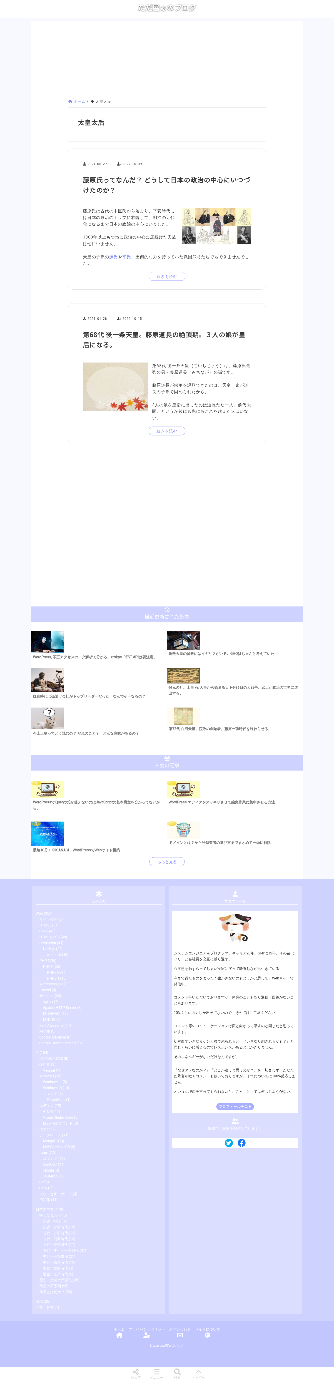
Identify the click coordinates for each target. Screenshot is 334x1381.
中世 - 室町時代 (55, 1268)
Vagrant (49, 1070)
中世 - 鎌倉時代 (55, 1262)
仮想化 (44, 1064)
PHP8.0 (53, 972)
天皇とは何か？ (52, 1292)
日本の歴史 (45, 1209)
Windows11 (52, 1082)
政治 (39, 1301)
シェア (136, 1378)
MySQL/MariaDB (56, 1147)
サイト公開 (48, 919)
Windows (46, 1076)
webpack (54, 955)
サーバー (46, 996)
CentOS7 (50, 1164)
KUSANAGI (51, 1013)
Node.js (49, 949)
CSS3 (43, 931)
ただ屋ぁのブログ (167, 7)
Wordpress (48, 984)
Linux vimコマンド (58, 1123)
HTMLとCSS (49, 937)
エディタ (46, 1105)
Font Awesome (51, 1025)
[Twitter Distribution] (229, 1143)
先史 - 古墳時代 (55, 1227)
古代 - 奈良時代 (55, 1244)
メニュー (156, 1378)
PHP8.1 (53, 978)
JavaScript (47, 943)
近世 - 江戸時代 (55, 1274)
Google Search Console (58, 1043)
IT (37, 1053)
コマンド (50, 1094)
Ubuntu (48, 1170)
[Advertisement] (167, 60)
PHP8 (48, 966)
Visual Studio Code (58, 1117)
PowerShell (56, 1100)
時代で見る (48, 1215)
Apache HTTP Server (59, 1008)
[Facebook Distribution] (241, 1145)
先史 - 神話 (52, 1221)
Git (41, 1182)
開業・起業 (45, 1307)
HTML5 (45, 925)
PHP (43, 961)
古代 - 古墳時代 (55, 1233)
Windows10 (52, 1088)
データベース (50, 1135)
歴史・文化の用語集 (55, 1280)
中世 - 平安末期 (55, 1256)
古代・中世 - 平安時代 (61, 1250)
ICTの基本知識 (51, 1058)
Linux (43, 1152)
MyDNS (49, 1019)
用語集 (44, 1031)
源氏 (113, 256)
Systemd (50, 1176)
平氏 (126, 256)
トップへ (198, 1378)
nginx (47, 1002)
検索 (177, 1378)
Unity (43, 1188)
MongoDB (51, 1141)
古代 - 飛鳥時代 (55, 1239)
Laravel (45, 990)
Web (39, 913)
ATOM (48, 1111)
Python (44, 1129)
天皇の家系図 (50, 1286)
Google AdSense (52, 1037)
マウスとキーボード (55, 1194)
